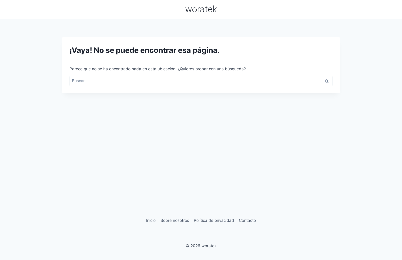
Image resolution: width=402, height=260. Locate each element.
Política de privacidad (214, 220)
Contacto (247, 220)
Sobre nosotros (175, 220)
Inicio (151, 220)
